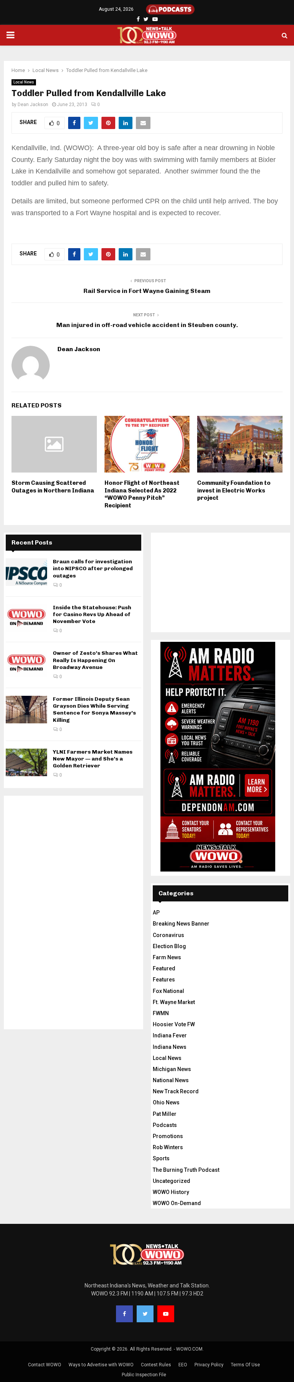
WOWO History (171, 1192)
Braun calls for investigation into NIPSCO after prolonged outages (93, 568)
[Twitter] (145, 1313)
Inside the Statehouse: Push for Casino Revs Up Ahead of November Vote (92, 614)
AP (156, 912)
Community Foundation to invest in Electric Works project (234, 490)
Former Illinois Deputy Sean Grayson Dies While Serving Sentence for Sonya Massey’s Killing (94, 709)
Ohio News (166, 1102)
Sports (161, 1158)
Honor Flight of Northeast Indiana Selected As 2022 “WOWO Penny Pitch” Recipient (142, 494)
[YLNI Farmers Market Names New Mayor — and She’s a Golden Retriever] (26, 762)
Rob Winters (168, 1147)
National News (171, 1080)
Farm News (167, 957)
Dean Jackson (33, 104)
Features (164, 979)
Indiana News (169, 1047)
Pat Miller (164, 1114)
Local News (23, 82)
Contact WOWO (44, 1364)
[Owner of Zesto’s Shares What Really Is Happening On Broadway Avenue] (26, 663)
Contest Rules (156, 1364)
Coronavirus (168, 935)
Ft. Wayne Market (174, 1002)
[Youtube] (165, 1313)
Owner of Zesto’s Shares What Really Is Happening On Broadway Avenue (95, 660)
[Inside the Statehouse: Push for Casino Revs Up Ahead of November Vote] (26, 618)
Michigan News (172, 1069)
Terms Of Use (245, 1364)
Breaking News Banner (181, 924)
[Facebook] (124, 1313)
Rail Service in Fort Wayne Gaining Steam (147, 290)
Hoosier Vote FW (174, 1024)
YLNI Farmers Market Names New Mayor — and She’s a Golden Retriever (92, 759)
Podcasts (165, 1125)
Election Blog (169, 946)
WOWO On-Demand (177, 1203)
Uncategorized (171, 1181)
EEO (182, 1364)
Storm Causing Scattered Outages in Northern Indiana (52, 486)
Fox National (168, 991)
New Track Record (176, 1091)
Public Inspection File (144, 1374)
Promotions (168, 1136)
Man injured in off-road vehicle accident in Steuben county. (147, 325)
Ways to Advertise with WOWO (101, 1364)
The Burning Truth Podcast (186, 1170)
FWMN (161, 1013)
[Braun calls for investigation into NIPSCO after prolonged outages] (26, 572)
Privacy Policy (209, 1364)
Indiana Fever (170, 1035)
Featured (164, 968)
